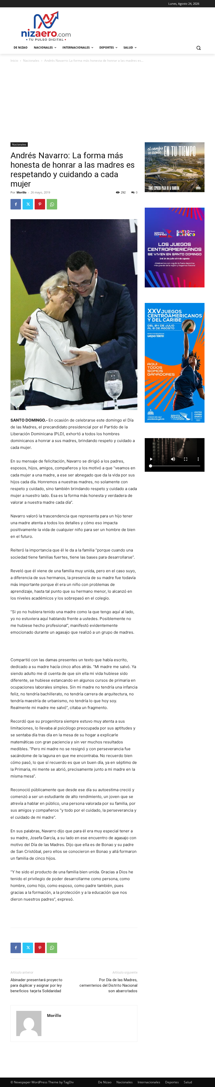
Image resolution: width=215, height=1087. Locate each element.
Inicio (14, 60)
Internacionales (149, 1082)
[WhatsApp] (52, 204)
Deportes (172, 1082)
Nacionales (31, 60)
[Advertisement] (107, 103)
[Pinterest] (40, 204)
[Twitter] (28, 204)
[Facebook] (15, 204)
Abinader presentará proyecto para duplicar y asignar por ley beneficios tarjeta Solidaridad (36, 985)
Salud (188, 1082)
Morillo (21, 192)
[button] (198, 47)
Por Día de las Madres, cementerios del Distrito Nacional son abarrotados (108, 985)
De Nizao (104, 1082)
